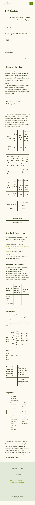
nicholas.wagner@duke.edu (17, 482)
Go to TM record (25, 59)
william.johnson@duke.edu (17, 480)
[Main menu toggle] (31, 3)
